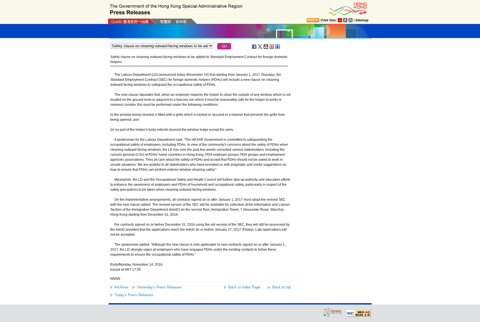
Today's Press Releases (133, 295)
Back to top (281, 287)
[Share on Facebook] (254, 46)
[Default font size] (340, 20)
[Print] (277, 46)
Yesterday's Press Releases (159, 287)
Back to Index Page (244, 287)
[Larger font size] (345, 20)
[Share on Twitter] (260, 46)
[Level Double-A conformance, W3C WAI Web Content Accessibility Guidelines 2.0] (358, 313)
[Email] (266, 46)
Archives (121, 287)
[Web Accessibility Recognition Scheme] (332, 312)
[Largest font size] (350, 20)
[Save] (271, 46)
